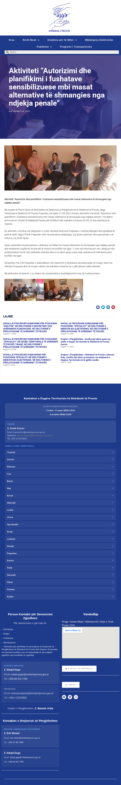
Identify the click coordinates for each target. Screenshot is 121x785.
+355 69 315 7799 (17, 679)
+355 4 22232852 (17, 697)
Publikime (43, 46)
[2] (63, 290)
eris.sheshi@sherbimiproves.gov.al (25, 738)
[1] (24, 290)
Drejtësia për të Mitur (61, 40)
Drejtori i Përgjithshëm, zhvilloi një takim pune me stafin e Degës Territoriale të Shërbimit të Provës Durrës (85, 342)
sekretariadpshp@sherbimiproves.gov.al (34, 435)
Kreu (12, 40)
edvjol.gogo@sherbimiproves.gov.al (30, 674)
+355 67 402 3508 (15, 742)
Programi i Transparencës (76, 46)
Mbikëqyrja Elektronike (99, 40)
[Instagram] (76, 697)
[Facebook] (64, 697)
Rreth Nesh (29, 40)
